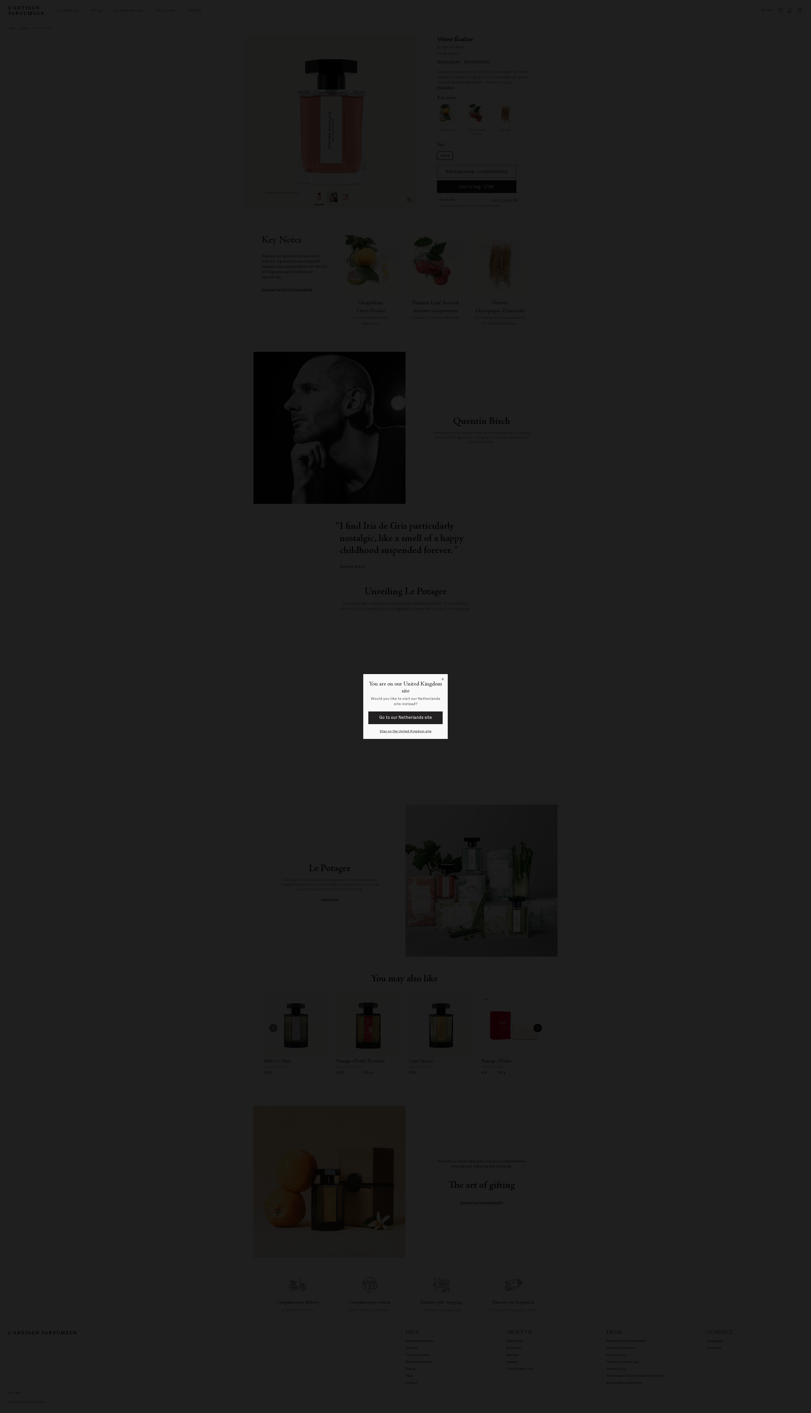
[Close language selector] (442, 679)
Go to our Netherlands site (405, 717)
